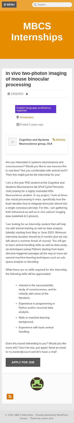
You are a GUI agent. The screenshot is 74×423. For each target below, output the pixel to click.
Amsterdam (27, 117)
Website (60, 139)
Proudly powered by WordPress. (52, 415)
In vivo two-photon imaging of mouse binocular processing (36, 78)
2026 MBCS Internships (20, 415)
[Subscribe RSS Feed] (10, 396)
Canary (24, 418)
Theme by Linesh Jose (41, 418)
